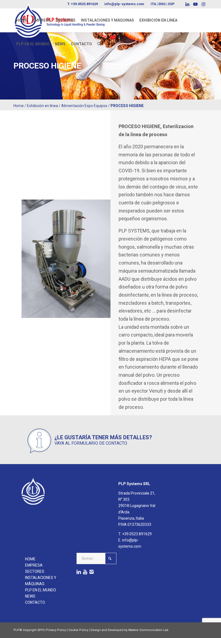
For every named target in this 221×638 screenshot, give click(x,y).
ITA (153, 4)
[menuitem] (21, 20)
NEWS (30, 596)
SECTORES (34, 571)
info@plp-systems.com (124, 4)
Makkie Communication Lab (148, 630)
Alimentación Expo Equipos (84, 106)
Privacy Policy (56, 630)
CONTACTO (35, 602)
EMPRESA (34, 565)
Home (18, 106)
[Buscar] (99, 44)
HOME (30, 559)
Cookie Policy (78, 630)
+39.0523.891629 (137, 534)
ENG (162, 4)
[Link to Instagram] (203, 4)
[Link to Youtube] (195, 4)
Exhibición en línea (42, 106)
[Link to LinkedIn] (187, 4)
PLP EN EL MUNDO (40, 590)
